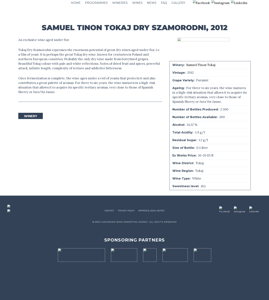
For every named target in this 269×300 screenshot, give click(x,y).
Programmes (96, 3)
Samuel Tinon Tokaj (200, 65)
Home (76, 3)
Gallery (178, 3)
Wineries (120, 3)
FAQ (164, 3)
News (151, 3)
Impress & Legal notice (151, 210)
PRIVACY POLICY (126, 210)
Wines (137, 3)
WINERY (30, 116)
